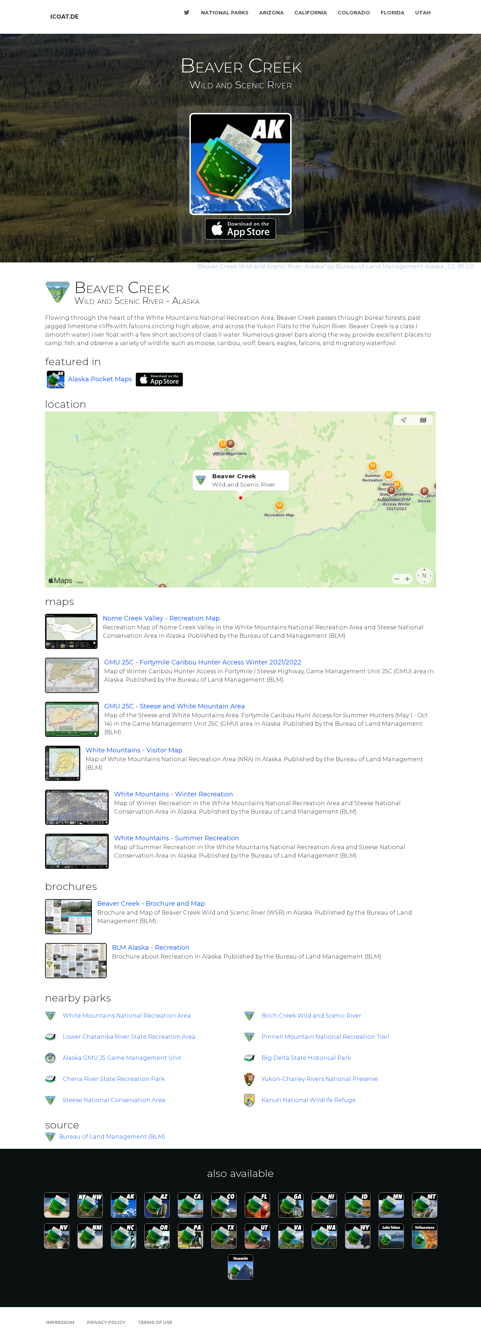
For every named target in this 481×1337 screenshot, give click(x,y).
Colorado (354, 12)
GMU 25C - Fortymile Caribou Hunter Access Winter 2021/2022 (202, 662)
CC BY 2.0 (461, 266)
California (310, 12)
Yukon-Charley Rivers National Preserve (320, 1079)
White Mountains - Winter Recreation (173, 794)
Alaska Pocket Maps (100, 379)
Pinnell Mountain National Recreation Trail (325, 1036)
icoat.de (64, 16)
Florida (393, 12)
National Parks (225, 12)
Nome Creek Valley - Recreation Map (161, 618)
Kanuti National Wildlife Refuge (309, 1100)
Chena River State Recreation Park (114, 1079)
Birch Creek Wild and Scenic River (311, 1015)
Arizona (271, 12)
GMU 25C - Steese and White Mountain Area (174, 706)
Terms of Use (155, 1322)
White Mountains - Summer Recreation (176, 838)
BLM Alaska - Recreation (150, 947)
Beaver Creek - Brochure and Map (151, 904)
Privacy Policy (106, 1322)
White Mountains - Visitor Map (134, 750)
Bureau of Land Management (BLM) (112, 1136)
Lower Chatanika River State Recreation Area (129, 1036)
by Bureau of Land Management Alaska (320, 266)
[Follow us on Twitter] (186, 12)
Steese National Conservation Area (114, 1100)
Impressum (60, 1322)
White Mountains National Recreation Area (127, 1015)
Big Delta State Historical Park (306, 1058)
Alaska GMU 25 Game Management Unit (122, 1058)
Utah (423, 12)
